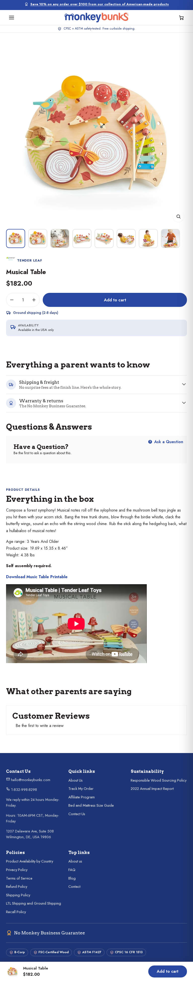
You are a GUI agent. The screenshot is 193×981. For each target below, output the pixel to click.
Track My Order (80, 788)
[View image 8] (170, 238)
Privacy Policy (16, 870)
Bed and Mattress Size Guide (91, 805)
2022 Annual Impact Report (152, 788)
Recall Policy (16, 912)
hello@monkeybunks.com (30, 780)
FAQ (71, 870)
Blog (72, 878)
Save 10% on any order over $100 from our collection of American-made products (99, 4)
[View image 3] (59, 238)
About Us (75, 780)
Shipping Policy (18, 895)
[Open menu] (11, 17)
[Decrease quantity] (11, 299)
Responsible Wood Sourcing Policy (158, 780)
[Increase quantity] (33, 299)
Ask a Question (168, 442)
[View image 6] (126, 238)
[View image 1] (15, 238)
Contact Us (76, 814)
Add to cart (115, 300)
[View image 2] (37, 238)
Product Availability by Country (29, 861)
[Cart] (181, 17)
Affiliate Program (81, 797)
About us (75, 861)
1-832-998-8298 (23, 789)
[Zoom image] (178, 216)
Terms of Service (19, 878)
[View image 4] (81, 238)
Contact (74, 886)
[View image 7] (148, 238)
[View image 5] (104, 238)
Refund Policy (16, 886)
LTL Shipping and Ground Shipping (33, 903)
